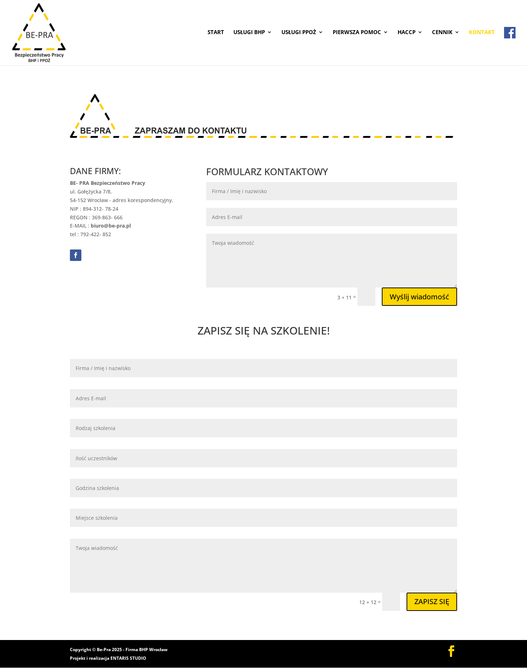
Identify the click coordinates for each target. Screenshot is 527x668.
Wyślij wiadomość (419, 297)
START (216, 32)
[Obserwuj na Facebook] (75, 255)
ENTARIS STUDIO (128, 658)
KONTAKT (482, 32)
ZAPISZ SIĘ (431, 601)
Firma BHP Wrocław (146, 649)
